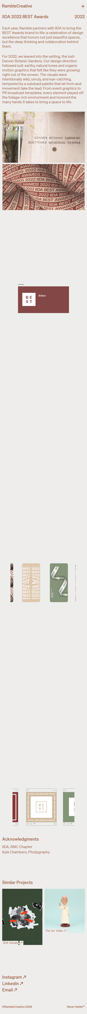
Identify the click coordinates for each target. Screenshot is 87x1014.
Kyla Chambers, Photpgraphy (26, 852)
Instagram (14, 977)
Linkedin (12, 983)
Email (9, 989)
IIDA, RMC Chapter (17, 846)
